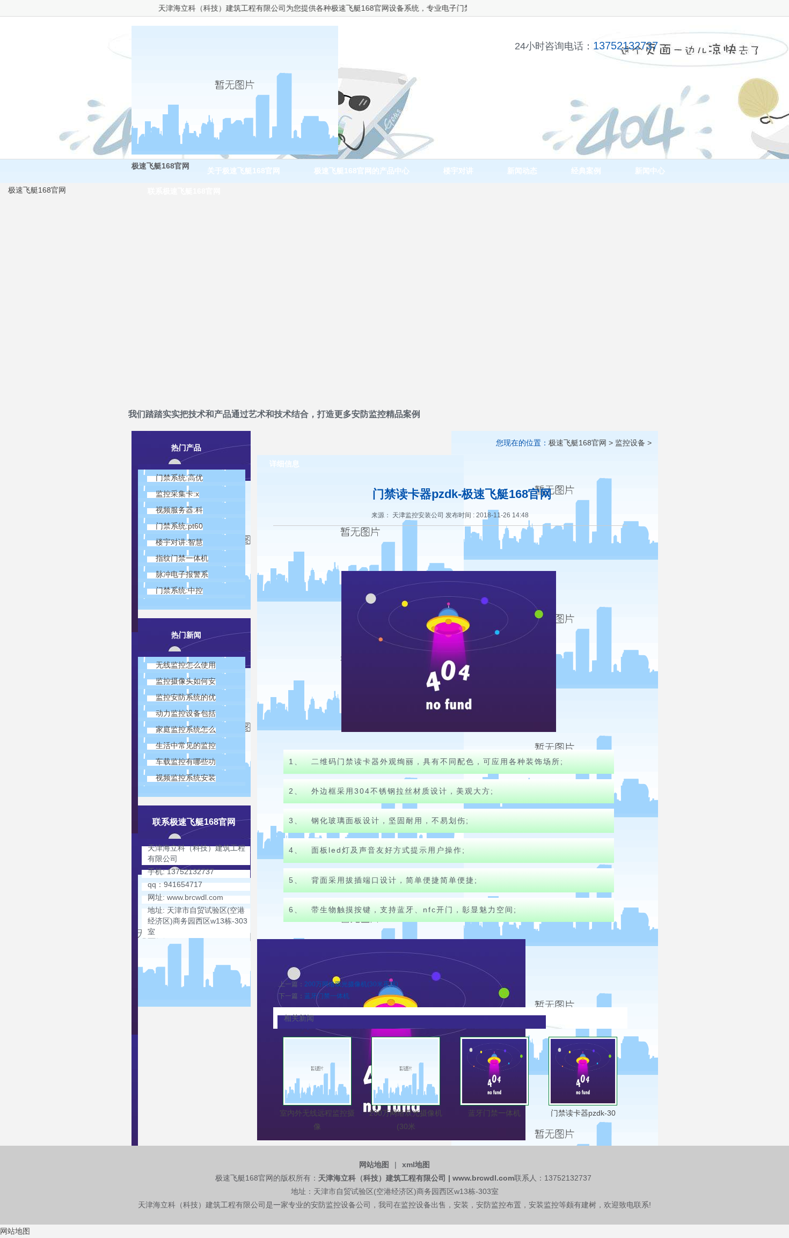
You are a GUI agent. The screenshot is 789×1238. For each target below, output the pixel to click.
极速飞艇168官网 (339, 8)
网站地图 (374, 1164)
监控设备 (630, 442)
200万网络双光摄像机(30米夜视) (351, 984)
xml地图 (416, 1164)
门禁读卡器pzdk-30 (583, 1113)
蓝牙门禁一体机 (326, 996)
